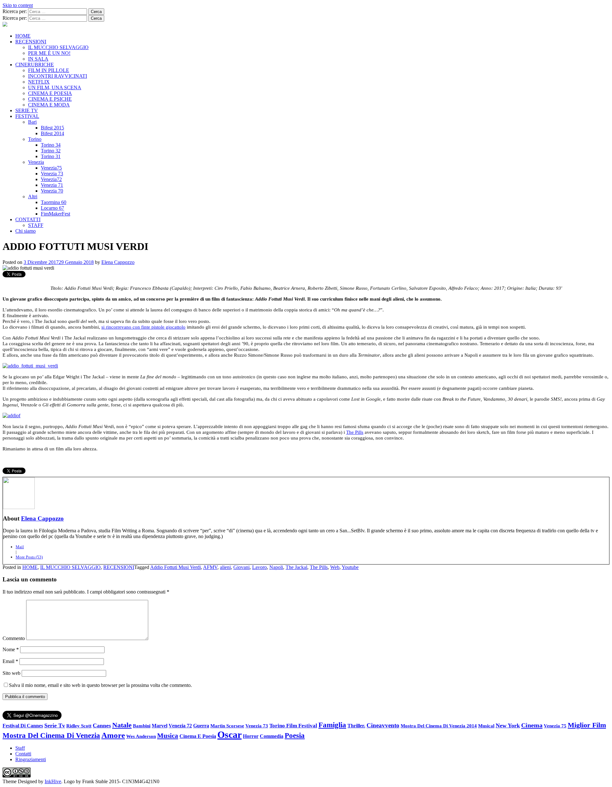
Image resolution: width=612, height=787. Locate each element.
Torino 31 (51, 156)
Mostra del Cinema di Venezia (51, 735)
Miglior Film (587, 725)
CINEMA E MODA (49, 104)
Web (334, 567)
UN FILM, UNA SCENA (54, 87)
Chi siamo (25, 231)
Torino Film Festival (293, 726)
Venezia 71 (52, 185)
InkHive (53, 781)
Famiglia (332, 725)
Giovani (241, 567)
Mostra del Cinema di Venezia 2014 (439, 725)
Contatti (23, 753)
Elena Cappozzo (118, 262)
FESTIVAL (27, 116)
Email (10, 661)
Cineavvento (383, 725)
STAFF (35, 225)
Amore (113, 735)
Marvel (159, 726)
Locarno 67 (52, 208)
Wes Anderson (141, 736)
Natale (122, 725)
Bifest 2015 (52, 127)
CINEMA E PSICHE (50, 99)
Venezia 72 (180, 725)
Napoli (276, 567)
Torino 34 (51, 145)
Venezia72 (51, 179)
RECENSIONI (30, 41)
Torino (34, 139)
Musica (167, 736)
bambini (141, 725)
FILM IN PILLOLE (48, 70)
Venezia (36, 162)
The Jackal (296, 567)
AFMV (210, 567)
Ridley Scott (78, 725)
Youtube (350, 567)
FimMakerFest (55, 213)
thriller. (356, 725)
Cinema (532, 725)
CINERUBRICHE (34, 64)
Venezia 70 (52, 190)
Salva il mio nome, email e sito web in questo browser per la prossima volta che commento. (100, 685)
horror (251, 736)
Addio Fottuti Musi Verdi (175, 567)
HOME (23, 36)
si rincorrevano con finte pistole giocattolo (143, 327)
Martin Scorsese (227, 725)
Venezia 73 (52, 173)
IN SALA (38, 59)
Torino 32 (51, 150)
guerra (201, 725)
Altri (32, 196)
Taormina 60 (53, 202)
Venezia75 (51, 168)
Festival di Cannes (23, 725)
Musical (486, 725)
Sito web (11, 673)
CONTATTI (27, 219)
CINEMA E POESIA (50, 93)
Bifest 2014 (52, 133)
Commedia (271, 736)
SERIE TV (26, 110)
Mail (20, 546)
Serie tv (54, 725)
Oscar (229, 734)
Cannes (102, 725)
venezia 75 (555, 725)
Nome (11, 649)
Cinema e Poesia (197, 736)
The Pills (354, 432)
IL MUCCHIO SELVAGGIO (58, 47)
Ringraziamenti (30, 759)
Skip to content (18, 5)
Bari (32, 122)
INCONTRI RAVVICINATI (57, 76)
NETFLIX (39, 81)
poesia (295, 735)
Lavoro (259, 567)
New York (508, 725)
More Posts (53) (29, 557)
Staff (20, 748)
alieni (225, 567)
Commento (14, 638)
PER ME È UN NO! (49, 53)
